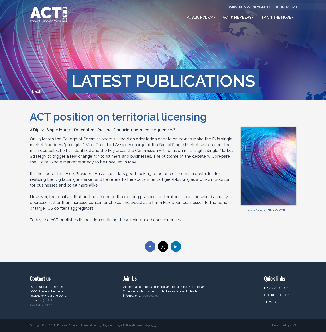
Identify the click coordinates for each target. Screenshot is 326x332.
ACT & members (237, 17)
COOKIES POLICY (276, 295)
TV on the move (276, 17)
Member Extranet (287, 6)
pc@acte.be (47, 300)
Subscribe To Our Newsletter (249, 6)
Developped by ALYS (284, 325)
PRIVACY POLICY (276, 288)
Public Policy (200, 17)
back (36, 91)
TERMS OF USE (275, 302)
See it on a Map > (41, 304)
